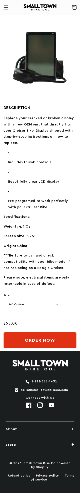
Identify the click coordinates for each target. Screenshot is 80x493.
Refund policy (19, 475)
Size (7, 295)
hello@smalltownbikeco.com (44, 390)
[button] (6, 7)
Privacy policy (47, 475)
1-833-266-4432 (44, 381)
